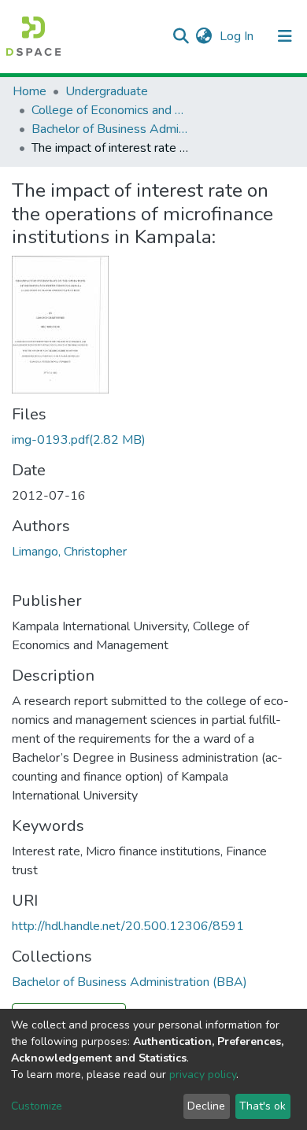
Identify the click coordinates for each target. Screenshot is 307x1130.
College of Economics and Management (110, 110)
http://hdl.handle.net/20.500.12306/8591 (128, 926)
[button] (203, 36)
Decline (206, 1106)
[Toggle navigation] (285, 36)
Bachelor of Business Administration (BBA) (110, 129)
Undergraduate (106, 91)
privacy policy (202, 1074)
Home (29, 91)
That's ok (262, 1106)
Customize (36, 1106)
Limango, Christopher (69, 551)
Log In (238, 36)
